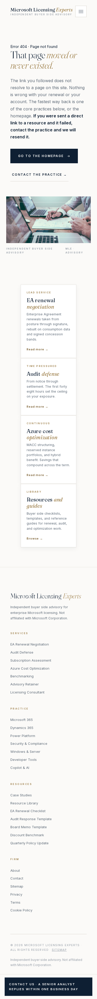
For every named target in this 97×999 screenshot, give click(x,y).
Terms (15, 902)
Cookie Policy (21, 910)
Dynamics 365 (21, 728)
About (15, 870)
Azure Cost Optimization (29, 668)
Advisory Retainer (24, 684)
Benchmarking (22, 676)
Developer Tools (23, 759)
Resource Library (24, 803)
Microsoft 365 (21, 720)
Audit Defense (21, 652)
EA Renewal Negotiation (29, 644)
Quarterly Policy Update (29, 843)
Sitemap (16, 886)
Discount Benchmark (27, 835)
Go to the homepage (41, 156)
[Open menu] (81, 11)
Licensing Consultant (27, 692)
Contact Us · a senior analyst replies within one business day (43, 986)
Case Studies (21, 795)
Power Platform (22, 736)
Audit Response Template (31, 819)
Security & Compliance (28, 743)
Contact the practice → (39, 174)
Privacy (16, 894)
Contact (16, 878)
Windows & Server (25, 751)
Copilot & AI (19, 768)
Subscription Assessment (30, 660)
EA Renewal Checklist (28, 811)
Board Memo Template (28, 827)
